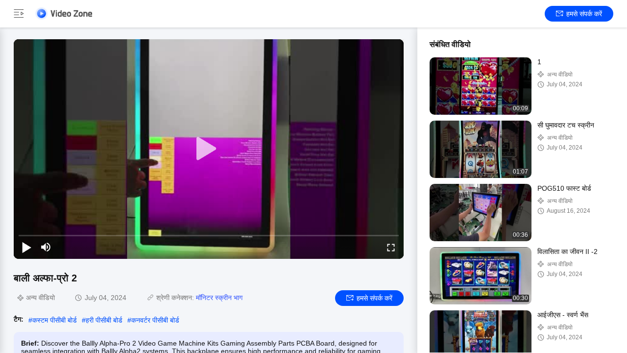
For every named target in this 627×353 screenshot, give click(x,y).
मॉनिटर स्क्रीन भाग (219, 298)
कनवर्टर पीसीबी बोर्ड (155, 320)
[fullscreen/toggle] (391, 247)
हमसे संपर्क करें (584, 14)
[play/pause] (26, 247)
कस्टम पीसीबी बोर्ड (54, 320)
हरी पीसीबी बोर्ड (104, 320)
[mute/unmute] (46, 247)
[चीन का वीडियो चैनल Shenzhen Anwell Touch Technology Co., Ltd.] (63, 13)
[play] (208, 149)
